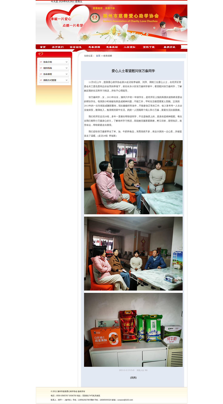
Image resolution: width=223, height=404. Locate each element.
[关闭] (133, 377)
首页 (98, 56)
